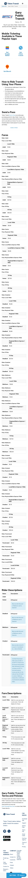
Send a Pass (12, 115)
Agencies (4, 6)
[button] (22, 3)
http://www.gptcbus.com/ (8, 806)
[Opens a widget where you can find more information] (21, 875)
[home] (11, 4)
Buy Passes (14, 875)
